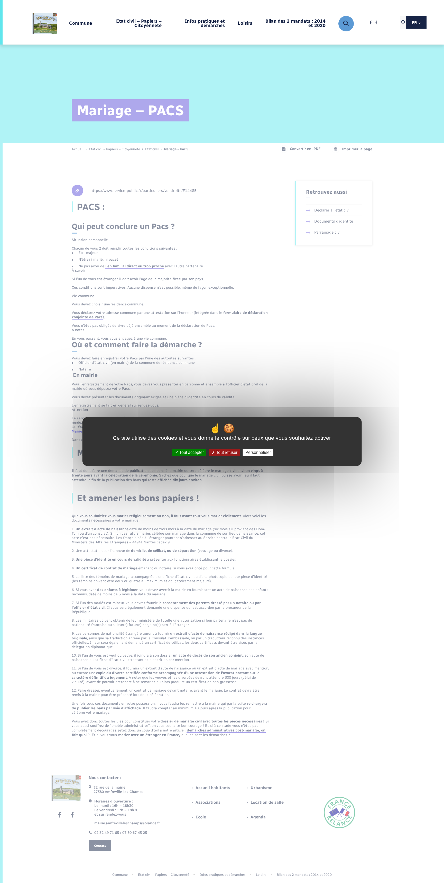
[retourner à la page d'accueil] (44, 23)
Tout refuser (226, 452)
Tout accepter (191, 452)
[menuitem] (80, 23)
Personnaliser (258, 452)
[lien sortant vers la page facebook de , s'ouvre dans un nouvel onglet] (371, 24)
